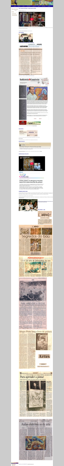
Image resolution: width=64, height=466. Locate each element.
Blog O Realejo (21, 138)
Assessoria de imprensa (22, 151)
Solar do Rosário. (34, 125)
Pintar (41, 151)
